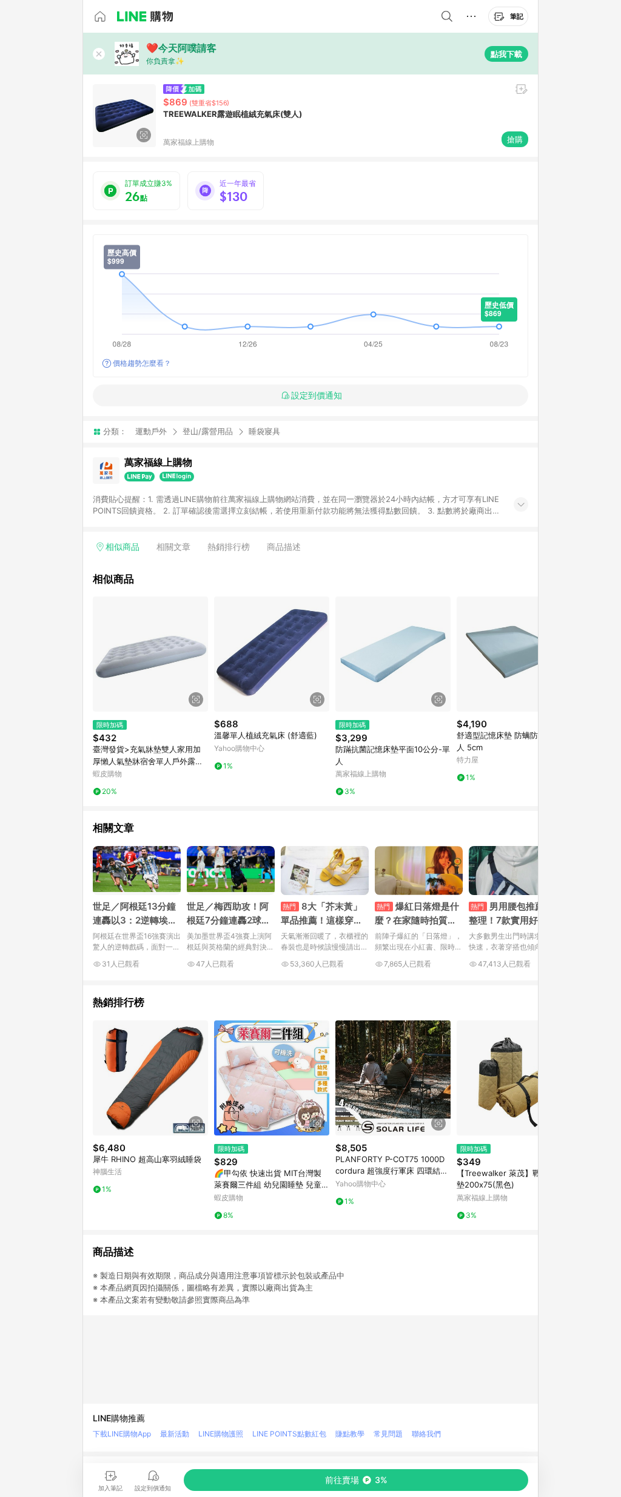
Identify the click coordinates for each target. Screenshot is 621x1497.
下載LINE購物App (122, 1433)
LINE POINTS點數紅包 (289, 1433)
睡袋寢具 (264, 431)
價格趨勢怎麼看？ (142, 363)
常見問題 (388, 1433)
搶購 (515, 139)
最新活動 (174, 1433)
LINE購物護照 (220, 1433)
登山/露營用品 (208, 431)
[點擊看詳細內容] (150, 654)
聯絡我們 (426, 1433)
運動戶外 (151, 431)
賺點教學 (349, 1433)
